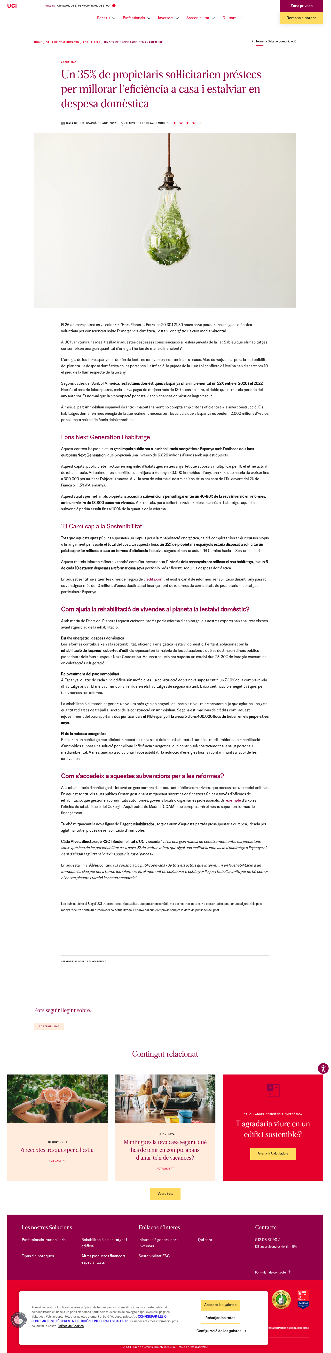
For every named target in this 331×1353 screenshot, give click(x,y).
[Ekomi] (281, 1299)
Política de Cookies (71, 1326)
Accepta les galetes (220, 1305)
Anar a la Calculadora (273, 1153)
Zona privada (302, 6)
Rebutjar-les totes (220, 1318)
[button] (18, 1320)
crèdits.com (154, 579)
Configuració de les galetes (219, 1331)
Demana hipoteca (301, 18)
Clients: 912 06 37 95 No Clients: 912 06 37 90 (83, 6)
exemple (233, 801)
